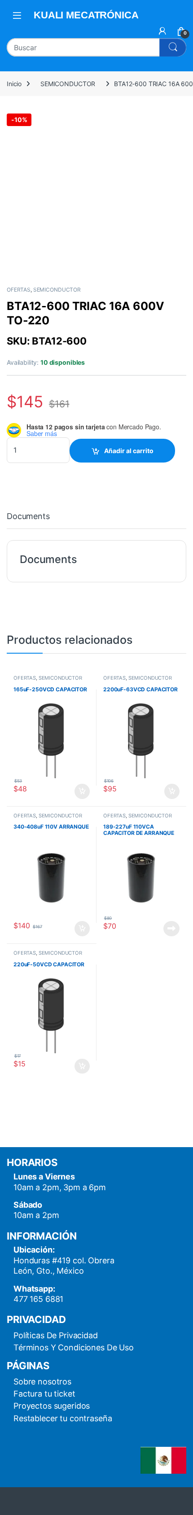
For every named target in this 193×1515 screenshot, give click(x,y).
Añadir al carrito (129, 450)
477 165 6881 (38, 1299)
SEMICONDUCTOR (67, 83)
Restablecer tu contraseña (62, 1418)
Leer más (171, 928)
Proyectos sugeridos (51, 1405)
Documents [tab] (28, 516)
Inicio (14, 83)
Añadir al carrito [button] (80, 791)
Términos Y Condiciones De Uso (73, 1347)
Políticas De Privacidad (55, 1335)
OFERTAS (19, 289)
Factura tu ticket (44, 1393)
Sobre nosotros (42, 1381)
